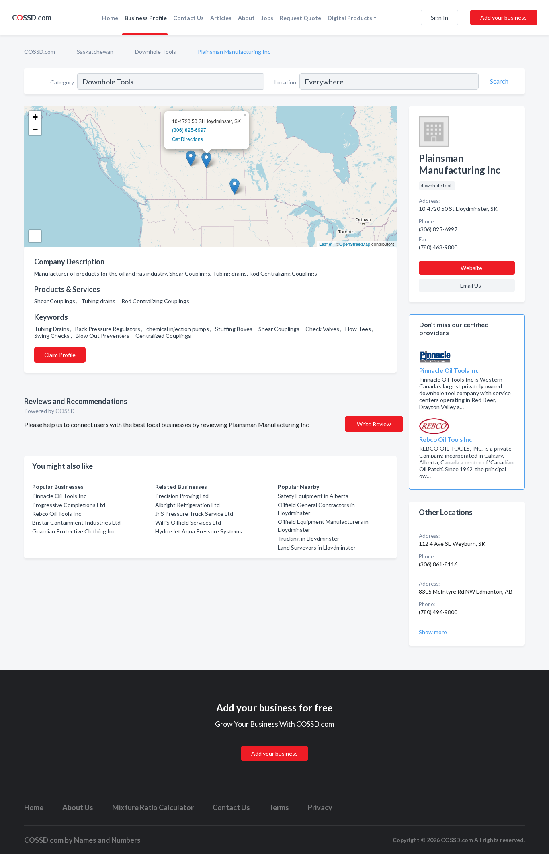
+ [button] (35, 117)
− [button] (35, 129)
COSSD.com (39, 51)
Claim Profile (60, 354)
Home (110, 17)
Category (62, 82)
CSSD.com (31, 17)
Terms (279, 807)
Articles (220, 17)
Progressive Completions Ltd (68, 504)
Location (285, 82)
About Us (77, 807)
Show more (433, 632)
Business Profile (146, 17)
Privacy (320, 807)
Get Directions (187, 138)
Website (471, 267)
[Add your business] (274, 744)
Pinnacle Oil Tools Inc (59, 495)
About (246, 17)
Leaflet (325, 244)
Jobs (267, 17)
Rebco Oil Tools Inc (56, 513)
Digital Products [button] (350, 17)
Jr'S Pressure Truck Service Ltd (194, 513)
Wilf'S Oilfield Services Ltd (188, 522)
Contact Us (188, 17)
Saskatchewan (95, 51)
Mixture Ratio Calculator (153, 807)
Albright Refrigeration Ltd (187, 504)
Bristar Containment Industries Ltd (76, 522)
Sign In (439, 17)
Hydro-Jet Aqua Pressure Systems (198, 531)
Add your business (503, 17)
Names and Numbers (107, 840)
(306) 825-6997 (189, 129)
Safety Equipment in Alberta (313, 495)
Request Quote (300, 17)
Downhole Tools (155, 51)
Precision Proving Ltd (182, 495)
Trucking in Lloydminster (308, 538)
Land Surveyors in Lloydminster (317, 547)
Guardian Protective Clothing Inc (73, 531)
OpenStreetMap (354, 244)
